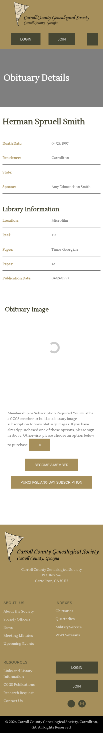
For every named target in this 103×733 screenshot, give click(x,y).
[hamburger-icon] (92, 39)
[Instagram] (82, 704)
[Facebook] (71, 704)
